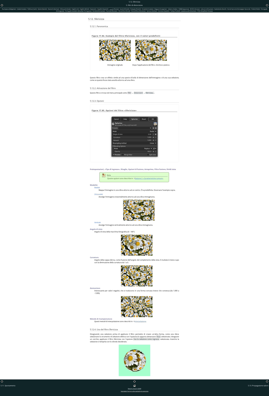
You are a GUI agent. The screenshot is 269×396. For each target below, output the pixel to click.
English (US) (75, 9)
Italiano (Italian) (173, 9)
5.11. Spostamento (8, 385)
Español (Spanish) (102, 9)
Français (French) (135, 9)
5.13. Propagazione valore (258, 385)
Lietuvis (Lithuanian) (207, 9)
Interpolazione (140, 321)
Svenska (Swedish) (163, 11)
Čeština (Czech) (32, 9)
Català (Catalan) (22, 9)
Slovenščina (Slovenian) (138, 11)
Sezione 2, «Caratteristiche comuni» (149, 178)
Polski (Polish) (255, 9)
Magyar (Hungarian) (160, 9)
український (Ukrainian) (188, 11)
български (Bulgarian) (9, 9)
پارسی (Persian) (114, 9)
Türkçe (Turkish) (175, 11)
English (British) (84, 9)
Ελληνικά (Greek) (65, 9)
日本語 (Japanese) (183, 9)
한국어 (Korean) (195, 9)
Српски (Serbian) (152, 11)
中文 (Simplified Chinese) (205, 11)
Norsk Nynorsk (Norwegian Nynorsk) (238, 9)
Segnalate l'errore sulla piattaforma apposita (134, 391)
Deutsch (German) (53, 9)
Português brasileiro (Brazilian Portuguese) (78, 11)
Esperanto (93, 9)
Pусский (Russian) (111, 11)
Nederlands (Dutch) (220, 9)
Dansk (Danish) (42, 9)
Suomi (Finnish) (124, 9)
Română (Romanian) (98, 11)
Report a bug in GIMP (134, 389)
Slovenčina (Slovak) (124, 11)
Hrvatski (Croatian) (148, 9)
